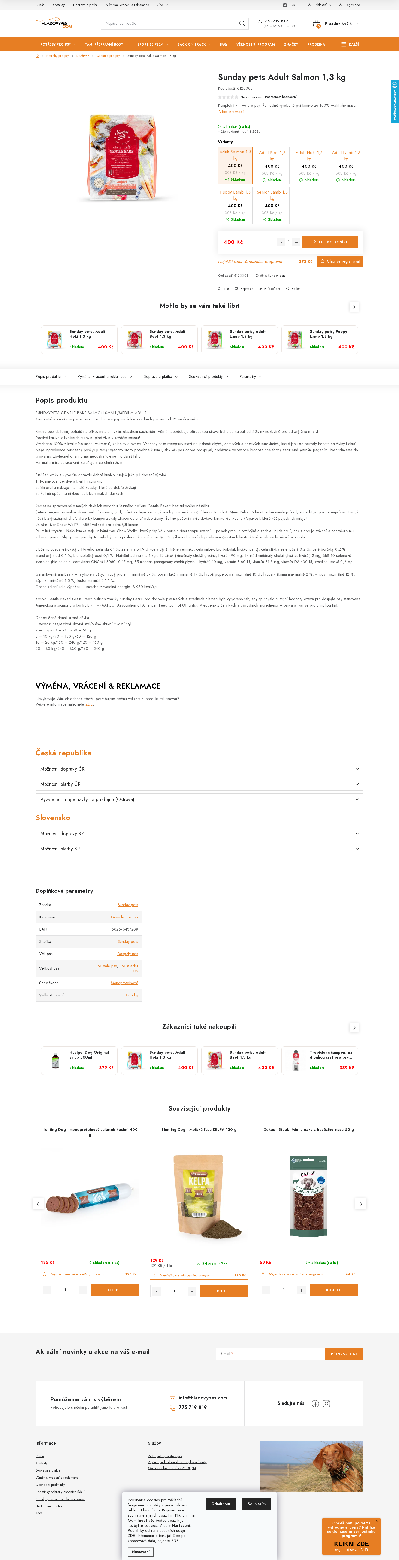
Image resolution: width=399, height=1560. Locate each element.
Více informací (231, 111)
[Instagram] (326, 1403)
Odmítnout (220, 1504)
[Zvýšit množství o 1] (296, 242)
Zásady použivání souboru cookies (60, 1499)
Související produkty (206, 376)
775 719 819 (276, 21)
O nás (40, 5)
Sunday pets (276, 275)
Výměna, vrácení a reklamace (127, 5)
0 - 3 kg (131, 995)
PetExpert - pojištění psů (165, 1456)
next (360, 1203)
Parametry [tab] (247, 376)
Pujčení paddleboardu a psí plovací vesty (177, 1462)
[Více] (350, 44)
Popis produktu (48, 376)
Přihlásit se (344, 1353)
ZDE (131, 1535)
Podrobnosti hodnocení (280, 97)
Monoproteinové (124, 983)
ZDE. (175, 1540)
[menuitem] (58, 44)
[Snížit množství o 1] (281, 242)
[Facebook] (315, 1403)
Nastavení (141, 1551)
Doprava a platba (85, 5)
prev (38, 1203)
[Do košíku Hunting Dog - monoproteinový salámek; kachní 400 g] (115, 1290)
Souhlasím (257, 1504)
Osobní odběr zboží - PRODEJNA (172, 1468)
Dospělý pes (127, 953)
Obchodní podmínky (50, 1484)
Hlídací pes (272, 288)
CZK (292, 5)
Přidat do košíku (330, 242)
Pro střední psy (128, 968)
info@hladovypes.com (203, 1398)
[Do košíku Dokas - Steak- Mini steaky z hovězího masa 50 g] (334, 1290)
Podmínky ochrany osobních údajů (60, 1492)
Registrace (352, 5)
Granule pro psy (124, 917)
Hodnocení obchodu (51, 1506)
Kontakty (59, 5)
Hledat (242, 24)
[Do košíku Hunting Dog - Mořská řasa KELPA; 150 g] (224, 1291)
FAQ (39, 1513)
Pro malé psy (106, 966)
